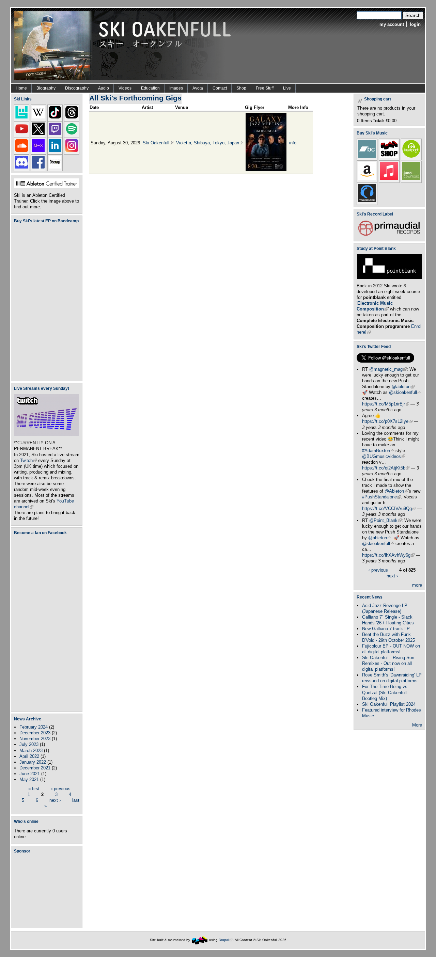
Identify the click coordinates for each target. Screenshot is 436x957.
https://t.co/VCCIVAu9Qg (389, 508)
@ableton (403, 386)
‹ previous (61, 788)
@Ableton (396, 491)
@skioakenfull (405, 392)
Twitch (28, 460)
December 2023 (34, 732)
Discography (77, 88)
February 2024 (33, 727)
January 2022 (32, 762)
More (417, 725)
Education (150, 88)
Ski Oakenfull (158, 142)
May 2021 (29, 779)
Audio (103, 88)
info (292, 142)
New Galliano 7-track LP (386, 628)
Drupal (226, 940)
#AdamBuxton (378, 450)
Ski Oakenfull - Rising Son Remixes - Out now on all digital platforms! (388, 663)
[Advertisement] (48, 890)
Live (287, 88)
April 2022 (29, 756)
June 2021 (29, 773)
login (415, 24)
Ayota (197, 88)
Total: (378, 120)
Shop (241, 88)
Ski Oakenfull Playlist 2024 (389, 704)
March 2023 (31, 750)
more (417, 585)
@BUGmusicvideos (383, 456)
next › (55, 800)
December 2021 (34, 767)
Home (21, 88)
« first (34, 788)
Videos (125, 88)
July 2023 (28, 744)
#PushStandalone (381, 496)
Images (176, 88)
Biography (46, 88)
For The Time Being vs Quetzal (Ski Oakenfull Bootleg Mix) (384, 692)
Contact (220, 88)
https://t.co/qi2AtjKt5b (385, 467)
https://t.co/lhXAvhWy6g (388, 555)
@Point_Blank (385, 520)
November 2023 (34, 738)
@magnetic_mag (388, 369)
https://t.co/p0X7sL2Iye (387, 421)
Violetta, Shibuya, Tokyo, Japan (209, 142)
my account (391, 24)
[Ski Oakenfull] (199, 940)
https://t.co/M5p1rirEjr (385, 403)
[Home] (125, 45)
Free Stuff (265, 88)
